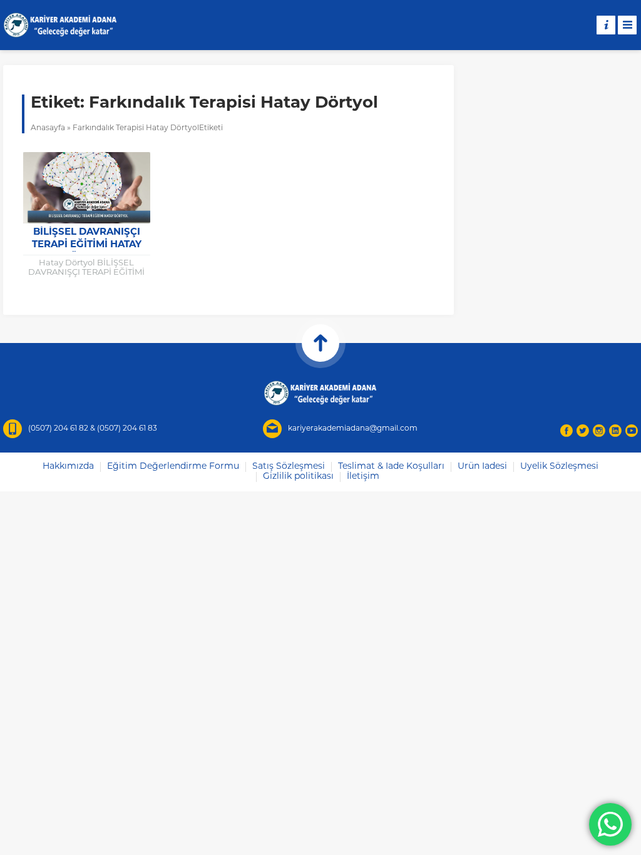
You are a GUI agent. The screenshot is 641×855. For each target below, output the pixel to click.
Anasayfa (48, 128)
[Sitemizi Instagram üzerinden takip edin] (599, 430)
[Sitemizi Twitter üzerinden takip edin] (583, 430)
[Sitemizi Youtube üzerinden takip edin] (631, 430)
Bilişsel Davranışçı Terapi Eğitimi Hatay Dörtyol (86, 245)
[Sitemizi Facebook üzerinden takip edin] (566, 430)
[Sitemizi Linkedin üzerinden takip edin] (615, 430)
